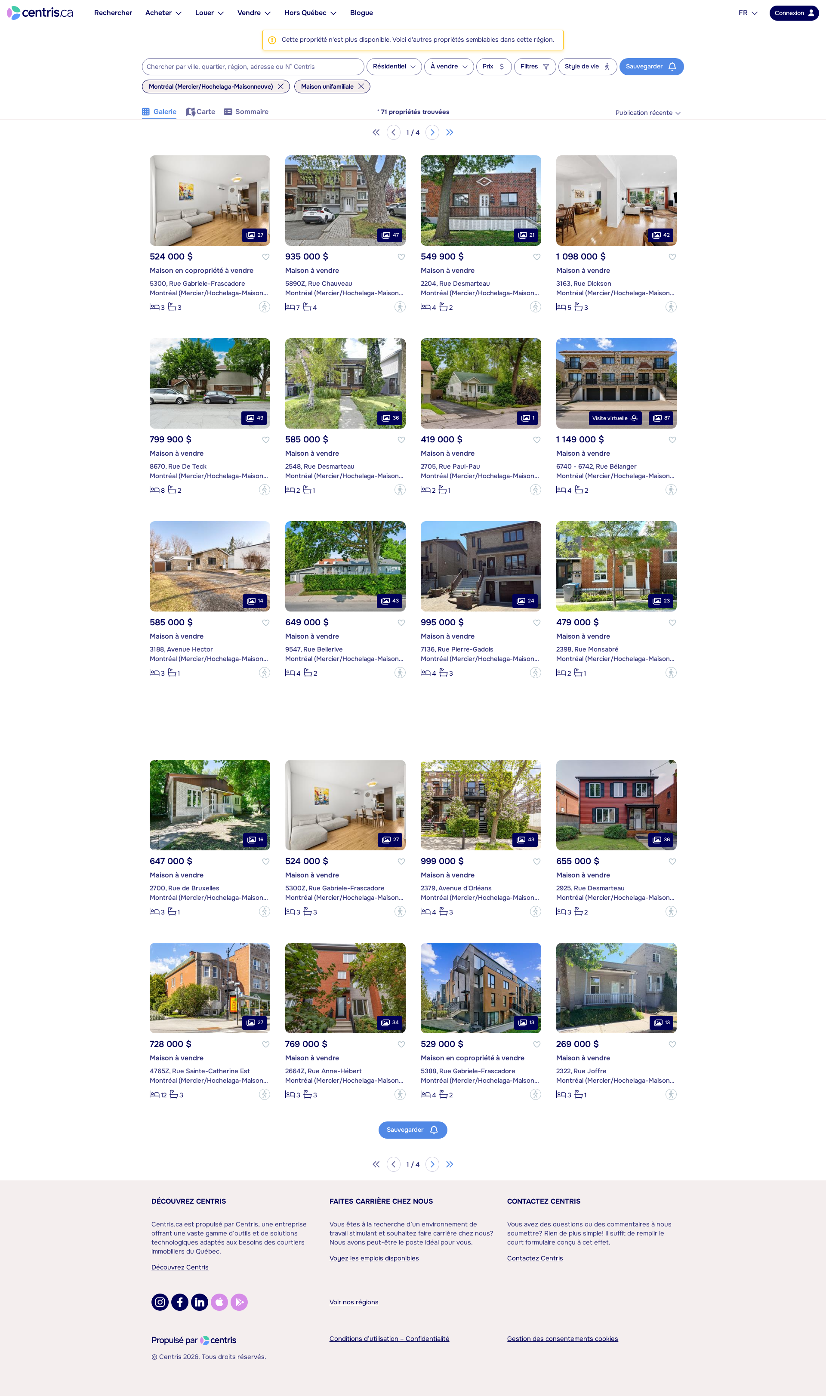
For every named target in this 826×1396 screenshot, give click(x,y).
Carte (206, 111)
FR (743, 12)
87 (667, 417)
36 (396, 417)
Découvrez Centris (188, 1201)
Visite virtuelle (610, 418)
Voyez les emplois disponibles (374, 1258)
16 (261, 839)
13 (532, 1022)
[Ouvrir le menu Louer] (220, 12)
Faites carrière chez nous (381, 1201)
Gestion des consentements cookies (562, 1338)
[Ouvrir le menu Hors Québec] (333, 12)
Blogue (361, 12)
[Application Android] (239, 1302)
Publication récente (644, 113)
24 (531, 600)
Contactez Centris (544, 1201)
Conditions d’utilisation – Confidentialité (390, 1338)
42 (666, 235)
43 (395, 600)
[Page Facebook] (179, 1302)
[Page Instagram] (160, 1302)
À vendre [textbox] (444, 66)
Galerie (165, 111)
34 (395, 1022)
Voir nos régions (354, 1302)
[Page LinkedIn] (199, 1302)
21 (532, 235)
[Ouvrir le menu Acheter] (178, 12)
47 (396, 235)
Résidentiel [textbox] (389, 66)
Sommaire (251, 111)
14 (260, 600)
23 (667, 600)
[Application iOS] (219, 1302)
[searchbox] (248, 67)
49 (260, 417)
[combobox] (253, 66)
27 (260, 235)
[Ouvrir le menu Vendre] (267, 12)
